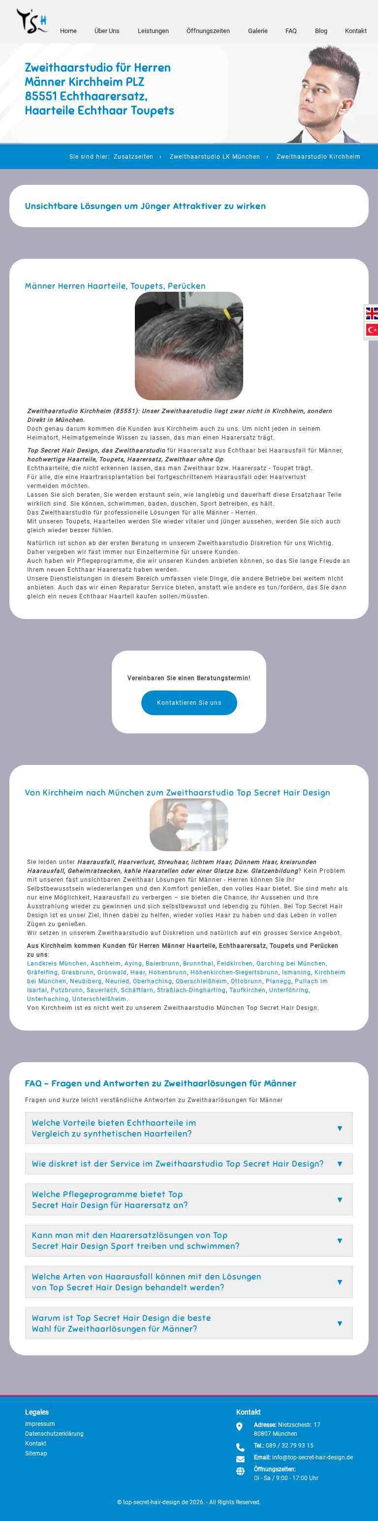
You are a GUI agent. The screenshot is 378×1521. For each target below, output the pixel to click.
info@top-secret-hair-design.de (312, 1457)
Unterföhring (289, 990)
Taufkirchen (247, 990)
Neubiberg (86, 981)
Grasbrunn (78, 972)
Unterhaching (48, 999)
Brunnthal (198, 963)
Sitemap (36, 1453)
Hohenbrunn (168, 972)
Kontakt (356, 31)
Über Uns (107, 31)
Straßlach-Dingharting (191, 990)
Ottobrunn (246, 981)
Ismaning (296, 972)
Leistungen (153, 31)
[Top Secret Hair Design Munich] (32, 21)
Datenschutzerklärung (54, 1433)
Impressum (40, 1423)
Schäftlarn (137, 990)
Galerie (258, 31)
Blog (321, 31)
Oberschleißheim (201, 981)
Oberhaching (152, 981)
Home (68, 31)
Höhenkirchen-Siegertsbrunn (234, 972)
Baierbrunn (163, 963)
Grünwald (112, 972)
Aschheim (106, 963)
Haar (137, 972)
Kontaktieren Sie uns (189, 702)
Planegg (278, 981)
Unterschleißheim (99, 999)
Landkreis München (57, 963)
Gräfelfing (42, 972)
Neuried (117, 981)
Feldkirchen (235, 963)
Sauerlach (102, 990)
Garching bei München (291, 963)
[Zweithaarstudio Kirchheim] (372, 313)
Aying (133, 963)
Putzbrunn (67, 990)
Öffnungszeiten (208, 31)
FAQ (291, 31)
